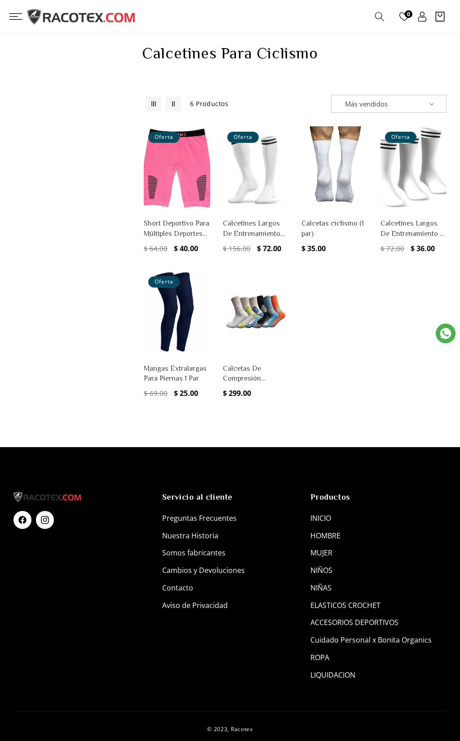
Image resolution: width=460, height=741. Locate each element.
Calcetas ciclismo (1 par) (332, 228)
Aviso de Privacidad (195, 605)
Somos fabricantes (194, 553)
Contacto (177, 588)
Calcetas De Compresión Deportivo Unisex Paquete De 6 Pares (253, 374)
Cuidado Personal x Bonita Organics (371, 640)
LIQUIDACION (332, 675)
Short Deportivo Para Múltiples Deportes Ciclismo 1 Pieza (176, 229)
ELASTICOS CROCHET (345, 605)
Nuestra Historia (190, 536)
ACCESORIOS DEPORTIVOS (354, 622)
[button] (20, 17)
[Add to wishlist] (201, 139)
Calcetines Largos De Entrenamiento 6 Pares (412, 229)
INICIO (320, 518)
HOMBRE (325, 536)
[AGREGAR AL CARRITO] (201, 177)
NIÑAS (321, 588)
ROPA (319, 657)
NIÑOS (321, 570)
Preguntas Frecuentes (199, 518)
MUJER (321, 553)
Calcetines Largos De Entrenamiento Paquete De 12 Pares (254, 229)
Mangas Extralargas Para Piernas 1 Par (175, 373)
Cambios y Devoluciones (203, 570)
